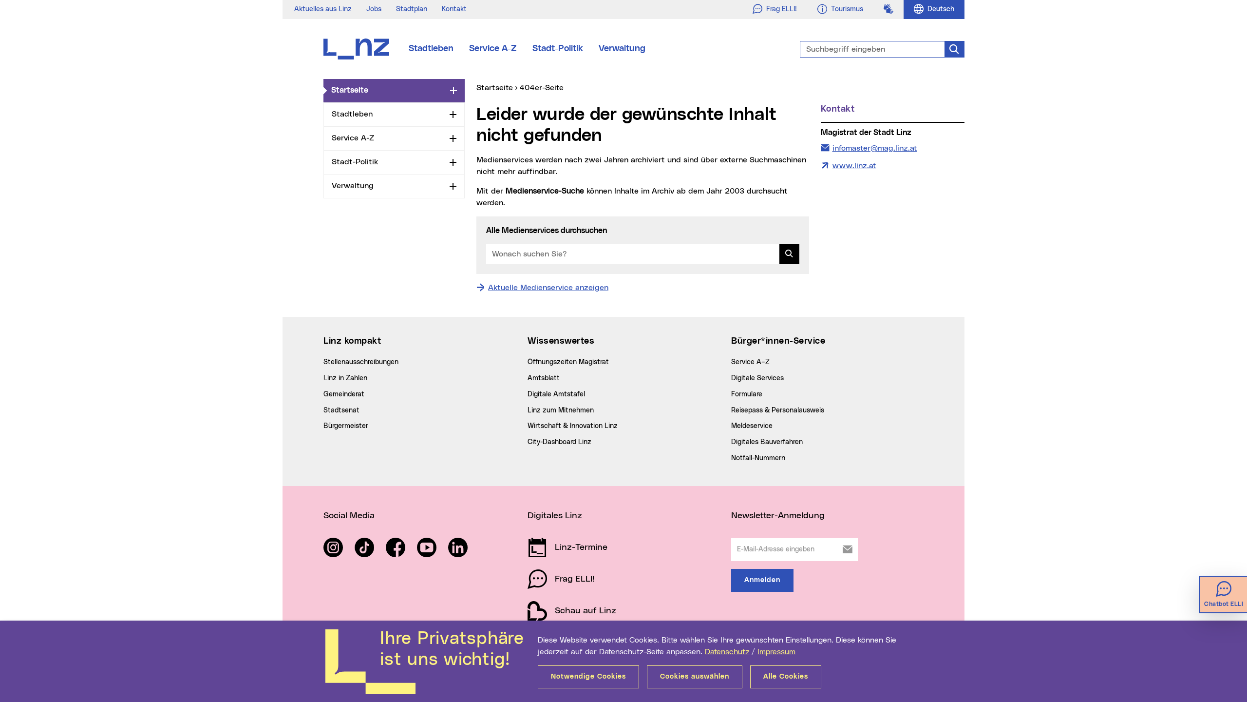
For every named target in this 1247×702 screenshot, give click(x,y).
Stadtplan (411, 9)
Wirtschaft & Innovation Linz (573, 426)
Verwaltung (622, 48)
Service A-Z (493, 48)
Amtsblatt (544, 378)
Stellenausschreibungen (360, 362)
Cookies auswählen (694, 676)
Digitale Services (757, 378)
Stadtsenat (341, 410)
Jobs (373, 9)
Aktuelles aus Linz (323, 9)
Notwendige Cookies (588, 676)
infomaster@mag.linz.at (874, 148)
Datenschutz (727, 652)
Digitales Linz (555, 515)
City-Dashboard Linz (559, 442)
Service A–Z (750, 362)
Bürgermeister (345, 426)
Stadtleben (431, 48)
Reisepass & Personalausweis (777, 410)
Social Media (349, 515)
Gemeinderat (343, 394)
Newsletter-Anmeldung (778, 515)
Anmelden (762, 580)
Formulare (746, 394)
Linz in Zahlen (345, 378)
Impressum (776, 652)
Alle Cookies (785, 676)
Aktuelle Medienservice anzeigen (548, 288)
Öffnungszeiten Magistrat (568, 362)
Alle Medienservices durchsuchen (546, 230)
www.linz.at (854, 166)
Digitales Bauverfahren (767, 442)
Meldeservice (752, 426)
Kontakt (454, 9)
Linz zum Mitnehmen (561, 410)
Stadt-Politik (557, 48)
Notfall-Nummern (758, 458)
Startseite (388, 90)
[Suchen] (789, 254)
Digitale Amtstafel (556, 394)
